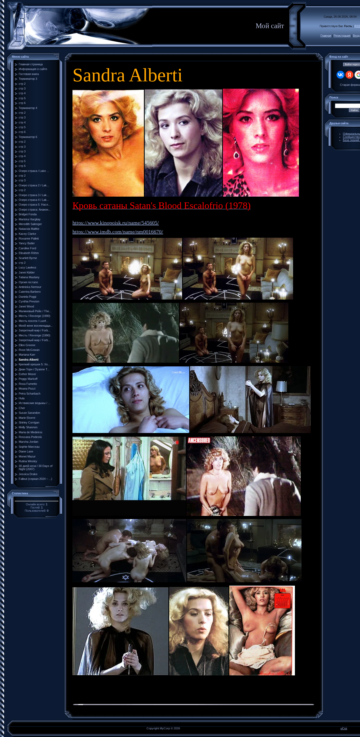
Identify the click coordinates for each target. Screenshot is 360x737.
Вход (356, 35)
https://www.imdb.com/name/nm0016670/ (117, 232)
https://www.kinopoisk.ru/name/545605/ (115, 223)
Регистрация (342, 35)
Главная (325, 35)
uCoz (343, 728)
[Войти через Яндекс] (349, 75)
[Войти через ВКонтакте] (340, 75)
